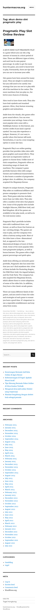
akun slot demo (19, 315)
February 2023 (11, 492)
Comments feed (11, 587)
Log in (7, 582)
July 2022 (8, 512)
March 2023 (9, 490)
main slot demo (8, 328)
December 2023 (11, 464)
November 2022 (11, 501)
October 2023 (10, 470)
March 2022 (10, 523)
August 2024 (10, 442)
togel (7, 565)
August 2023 (10, 475)
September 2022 (11, 506)
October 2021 (10, 537)
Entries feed (10, 585)
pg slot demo (18, 328)
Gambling (20, 311)
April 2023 (9, 487)
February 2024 (11, 459)
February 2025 (11, 425)
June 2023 (9, 481)
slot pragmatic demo (15, 343)
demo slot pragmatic (16, 324)
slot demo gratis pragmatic (19, 334)
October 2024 (10, 436)
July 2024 (8, 445)
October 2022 (10, 504)
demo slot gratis (21, 319)
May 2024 (9, 450)
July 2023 (8, 478)
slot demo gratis (12, 332)
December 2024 (11, 430)
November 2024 (11, 433)
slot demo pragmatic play (18, 340)
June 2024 (9, 447)
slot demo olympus (16, 338)
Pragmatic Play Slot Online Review (17, 32)
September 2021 (11, 540)
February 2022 (11, 526)
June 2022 (9, 515)
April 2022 (9, 520)
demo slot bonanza (9, 319)
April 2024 (9, 453)
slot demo (21, 330)
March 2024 (10, 456)
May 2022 (9, 518)
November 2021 (11, 535)
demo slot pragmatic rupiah (23, 326)
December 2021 (11, 532)
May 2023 (9, 484)
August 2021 (10, 543)
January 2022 (10, 529)
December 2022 (11, 498)
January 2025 (10, 428)
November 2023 (11, 467)
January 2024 (10, 461)
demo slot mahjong (15, 321)
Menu (31, 7)
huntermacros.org (14, 7)
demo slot (28, 317)
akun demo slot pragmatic (14, 313)
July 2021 (8, 546)
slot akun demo (12, 330)
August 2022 (10, 509)
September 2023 (11, 473)
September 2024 (11, 439)
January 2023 (10, 495)
